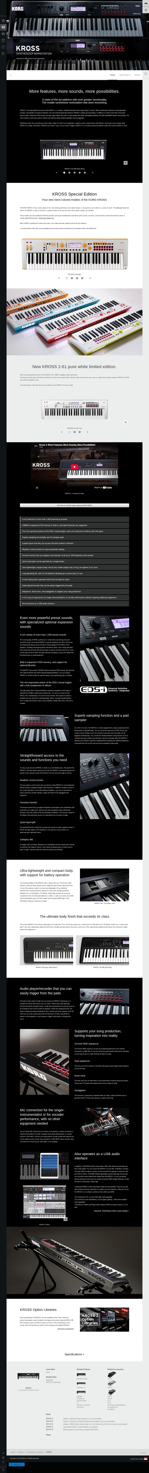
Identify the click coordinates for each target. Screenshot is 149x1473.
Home (4, 21)
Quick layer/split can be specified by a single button (43, 561)
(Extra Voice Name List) (46, 218)
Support (4, 47)
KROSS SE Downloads (53, 1382)
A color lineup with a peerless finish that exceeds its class (45, 579)
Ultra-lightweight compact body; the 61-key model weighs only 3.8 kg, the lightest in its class (60, 567)
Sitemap (143, 1453)
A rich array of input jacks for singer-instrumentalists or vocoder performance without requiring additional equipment (69, 598)
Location (4, 1457)
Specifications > (74, 1354)
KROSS (48, 1452)
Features (4, 34)
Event (48, 1372)
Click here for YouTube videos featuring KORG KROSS (74, 505)
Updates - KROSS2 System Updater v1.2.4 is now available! (82, 1418)
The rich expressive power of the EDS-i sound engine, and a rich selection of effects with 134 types (62, 531)
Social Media (4, 1462)
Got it (17, 1464)
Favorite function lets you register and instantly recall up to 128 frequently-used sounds (57, 555)
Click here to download (65, 1329)
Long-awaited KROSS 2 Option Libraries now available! (80, 1427)
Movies (137, 75)
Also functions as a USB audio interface (38, 604)
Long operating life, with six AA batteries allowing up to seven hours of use (52, 573)
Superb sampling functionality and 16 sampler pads (43, 537)
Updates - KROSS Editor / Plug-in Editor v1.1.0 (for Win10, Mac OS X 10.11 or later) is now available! (95, 1424)
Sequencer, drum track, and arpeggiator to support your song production (51, 591)
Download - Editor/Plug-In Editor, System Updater (111, 1211)
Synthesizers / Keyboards (35, 1452)
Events (4, 40)
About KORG (4, 1469)
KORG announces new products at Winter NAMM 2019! (80, 1429)
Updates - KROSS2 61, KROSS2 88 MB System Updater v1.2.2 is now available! (89, 1421)
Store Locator (4, 53)
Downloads (49, 1380)
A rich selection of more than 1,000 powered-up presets (44, 519)
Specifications (124, 75)
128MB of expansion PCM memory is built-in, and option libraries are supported (54, 525)
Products (4, 27)
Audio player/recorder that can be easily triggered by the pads (47, 585)
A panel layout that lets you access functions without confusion (47, 543)
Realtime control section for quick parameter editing (43, 549)
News (4, 1453)
